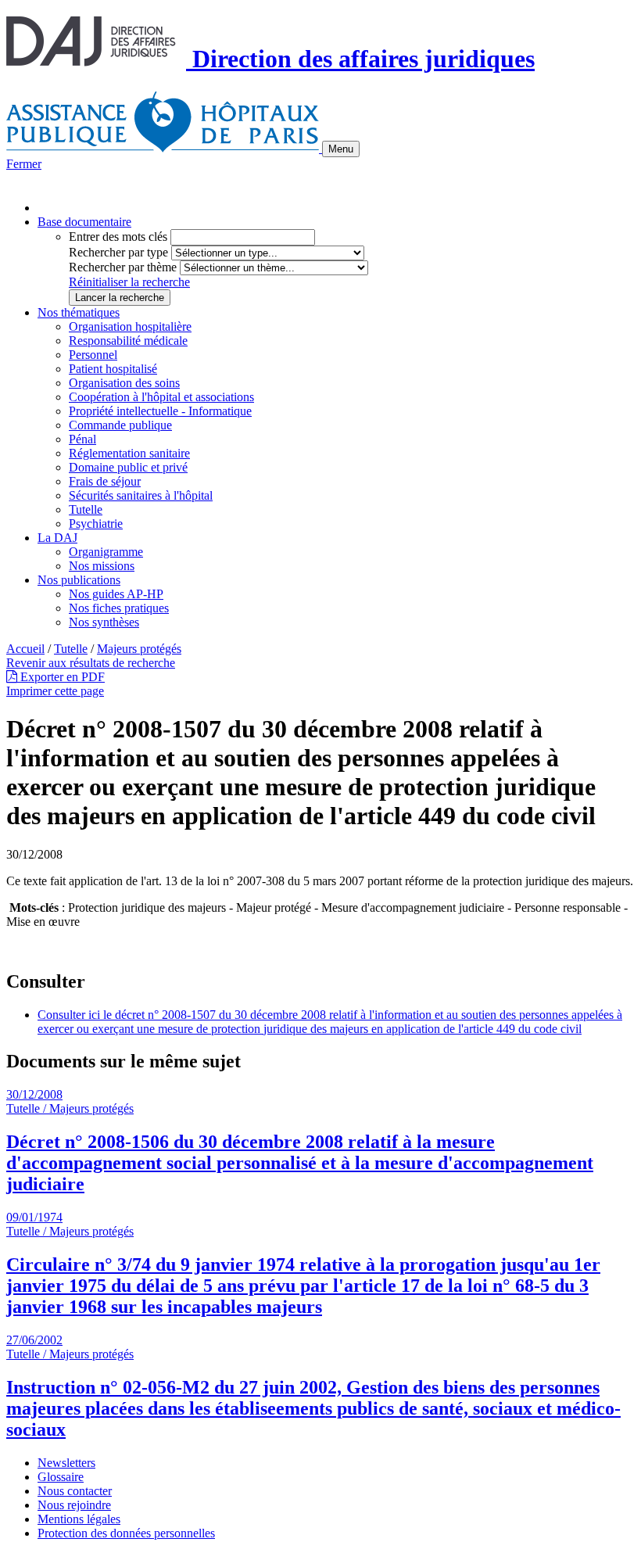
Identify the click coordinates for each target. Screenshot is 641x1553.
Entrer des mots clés (118, 236)
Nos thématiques (79, 312)
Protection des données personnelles (126, 1533)
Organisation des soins (124, 382)
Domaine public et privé (128, 467)
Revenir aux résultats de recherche (90, 662)
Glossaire (61, 1476)
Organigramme (106, 551)
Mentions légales (79, 1519)
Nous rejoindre (74, 1505)
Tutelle (85, 509)
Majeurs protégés (139, 648)
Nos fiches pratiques (119, 608)
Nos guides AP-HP (116, 594)
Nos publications (79, 579)
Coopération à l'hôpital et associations (161, 396)
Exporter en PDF (61, 676)
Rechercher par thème (123, 267)
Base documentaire (84, 221)
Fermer (23, 163)
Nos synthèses (104, 622)
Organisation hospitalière (130, 326)
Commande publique (120, 425)
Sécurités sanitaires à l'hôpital (141, 495)
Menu (340, 149)
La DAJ (57, 537)
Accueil (25, 648)
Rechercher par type (118, 252)
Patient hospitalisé (113, 368)
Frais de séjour (105, 481)
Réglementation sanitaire (129, 453)
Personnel (93, 354)
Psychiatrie (96, 523)
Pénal (82, 439)
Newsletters (66, 1462)
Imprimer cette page (55, 691)
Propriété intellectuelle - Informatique (160, 411)
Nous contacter (75, 1490)
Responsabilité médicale (128, 340)
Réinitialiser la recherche (129, 282)
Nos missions (101, 565)
